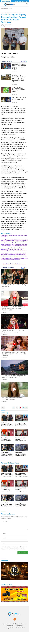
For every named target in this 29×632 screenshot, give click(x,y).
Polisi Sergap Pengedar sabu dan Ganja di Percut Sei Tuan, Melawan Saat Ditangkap (14, 259)
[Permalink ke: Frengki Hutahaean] (2, 25)
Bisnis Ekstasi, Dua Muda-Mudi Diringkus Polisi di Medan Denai (14, 236)
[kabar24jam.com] (9, 4)
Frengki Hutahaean (9, 24)
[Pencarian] (27, 4)
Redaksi (4, 624)
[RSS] (14, 619)
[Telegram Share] (23, 408)
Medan (13, 12)
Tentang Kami (19, 625)
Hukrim (3, 12)
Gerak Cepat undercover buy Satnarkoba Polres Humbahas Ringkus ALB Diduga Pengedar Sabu (14, 244)
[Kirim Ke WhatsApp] (26, 408)
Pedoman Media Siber (14, 624)
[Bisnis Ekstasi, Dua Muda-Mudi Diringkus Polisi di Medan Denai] (7, 418)
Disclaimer (24, 624)
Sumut (22, 12)
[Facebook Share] (13, 408)
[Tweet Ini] (17, 408)
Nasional (17, 12)
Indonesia (8, 12)
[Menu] (2, 4)
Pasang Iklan (10, 625)
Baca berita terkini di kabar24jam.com (14, 264)
